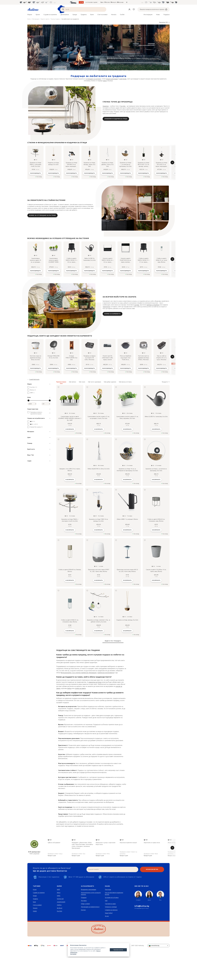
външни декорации (112, 79)
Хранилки (106, 106)
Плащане (83, 897)
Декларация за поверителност (90, 907)
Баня (34, 902)
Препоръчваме (61, 382)
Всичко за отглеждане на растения (42, 215)
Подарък (166, 14)
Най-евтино (72, 382)
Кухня (34, 889)
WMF (58, 889)
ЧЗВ (106, 900)
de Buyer (59, 908)
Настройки (73, 954)
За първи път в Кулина (112, 897)
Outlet (35, 911)
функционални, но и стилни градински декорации (79, 673)
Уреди (35, 895)
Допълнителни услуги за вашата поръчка (91, 893)
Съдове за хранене (39, 892)
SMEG (58, 895)
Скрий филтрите (34, 379)
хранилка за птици (95, 682)
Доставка (84, 900)
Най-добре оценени (110, 382)
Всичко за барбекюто (113, 314)
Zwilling (59, 905)
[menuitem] (29, 15)
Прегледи (108, 889)
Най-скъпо (82, 382)
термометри (106, 306)
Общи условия (85, 903)
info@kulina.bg (142, 906)
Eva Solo (123, 106)
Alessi (58, 892)
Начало (35, 908)
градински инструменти (105, 673)
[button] (113, 382)
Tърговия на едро (110, 903)
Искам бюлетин (152, 869)
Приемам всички (118, 949)
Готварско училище (111, 907)
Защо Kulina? (109, 913)
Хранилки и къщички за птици (116, 118)
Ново (158, 14)
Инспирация (148, 14)
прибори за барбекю (153, 305)
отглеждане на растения (93, 79)
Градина (35, 899)
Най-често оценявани (94, 382)
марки (105, 80)
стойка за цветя (80, 688)
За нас (107, 916)
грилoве (136, 305)
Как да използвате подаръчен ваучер (114, 893)
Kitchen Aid (60, 899)
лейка (69, 688)
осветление (122, 79)
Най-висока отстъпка (125, 382)
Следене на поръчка (111, 910)
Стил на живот (37, 905)
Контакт (83, 910)
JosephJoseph (61, 902)
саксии (63, 206)
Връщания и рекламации (88, 889)
